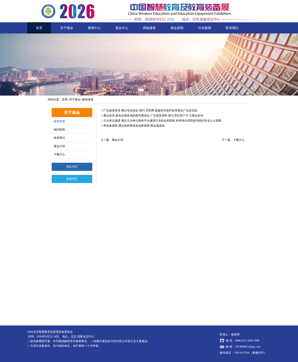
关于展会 (66, 28)
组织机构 (59, 129)
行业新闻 (204, 28)
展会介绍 (59, 146)
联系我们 (232, 28)
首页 (39, 28)
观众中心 (121, 28)
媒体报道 (59, 121)
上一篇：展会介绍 (112, 139)
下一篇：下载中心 (233, 139)
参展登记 (72, 178)
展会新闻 (176, 28)
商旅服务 (149, 28)
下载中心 (59, 154)
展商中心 (94, 28)
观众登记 (72, 166)
